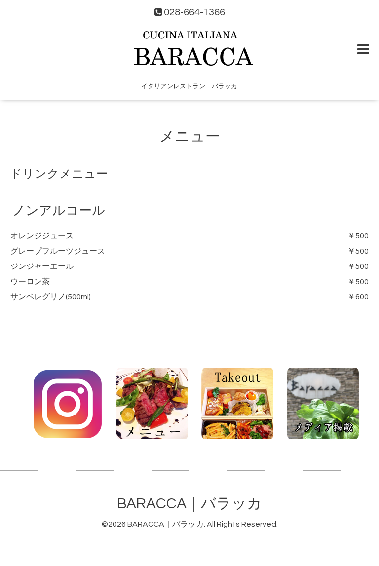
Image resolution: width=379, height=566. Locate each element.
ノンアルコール (58, 210)
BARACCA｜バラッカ (189, 503)
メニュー (189, 136)
